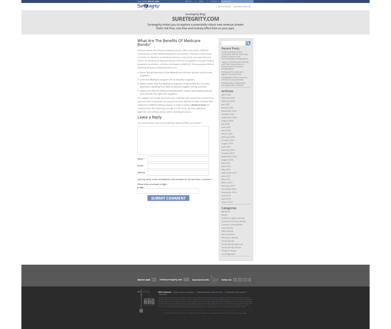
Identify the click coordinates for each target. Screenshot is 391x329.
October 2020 (227, 114)
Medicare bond (198, 105)
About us (188, 1)
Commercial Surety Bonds (233, 221)
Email (140, 165)
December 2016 (228, 189)
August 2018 (227, 160)
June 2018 (226, 166)
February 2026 (228, 98)
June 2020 (226, 127)
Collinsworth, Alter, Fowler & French (210, 292)
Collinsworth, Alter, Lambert (235, 292)
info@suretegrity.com (171, 279)
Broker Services (242, 6)
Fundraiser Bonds (229, 238)
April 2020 (226, 130)
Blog (201, 1)
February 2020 (228, 137)
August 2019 (227, 143)
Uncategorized (228, 254)
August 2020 (227, 121)
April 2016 (226, 199)
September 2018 (229, 156)
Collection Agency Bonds (233, 218)
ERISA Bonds (227, 231)
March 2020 (226, 134)
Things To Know (228, 251)
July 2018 (225, 163)
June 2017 (226, 176)
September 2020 (229, 117)
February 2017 (228, 186)
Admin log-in (227, 1)
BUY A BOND (224, 6)
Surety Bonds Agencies (232, 244)
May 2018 (225, 169)
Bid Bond (225, 212)
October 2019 (227, 140)
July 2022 (225, 104)
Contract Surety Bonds (232, 225)
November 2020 (228, 111)
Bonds (224, 215)
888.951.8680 (153, 1)
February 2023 (228, 101)
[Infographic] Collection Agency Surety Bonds (232, 73)
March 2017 (226, 182)
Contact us (215, 1)
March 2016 (226, 202)
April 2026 (226, 95)
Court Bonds (227, 228)
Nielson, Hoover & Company (183, 292)
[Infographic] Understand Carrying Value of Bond (233, 84)
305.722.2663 (241, 307)
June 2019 (226, 147)
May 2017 (225, 179)
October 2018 (227, 153)
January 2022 (227, 108)
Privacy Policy (242, 313)
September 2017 (229, 173)
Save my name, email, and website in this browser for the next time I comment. (174, 179)
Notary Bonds (227, 241)
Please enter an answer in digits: (152, 184)
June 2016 (226, 196)
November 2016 (228, 192)
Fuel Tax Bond (227, 234)
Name (141, 158)
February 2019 (228, 150)
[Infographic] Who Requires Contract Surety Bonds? (234, 78)
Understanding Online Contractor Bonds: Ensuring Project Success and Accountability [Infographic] (234, 55)
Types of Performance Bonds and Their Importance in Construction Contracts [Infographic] (235, 65)
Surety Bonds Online (231, 247)
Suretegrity (163, 294)
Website (141, 172)
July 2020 (225, 124)
